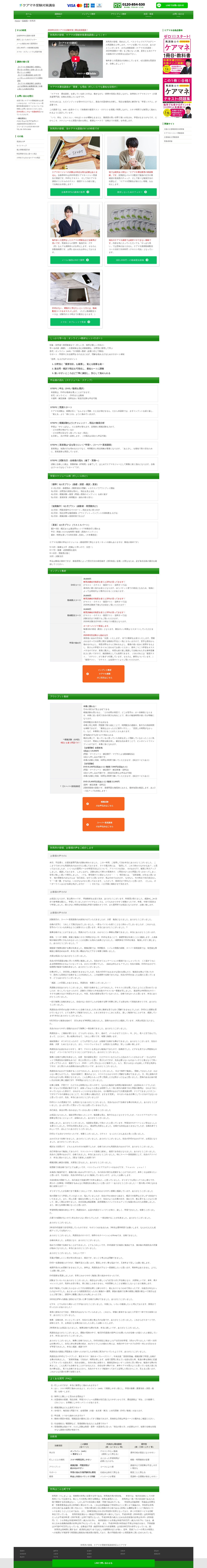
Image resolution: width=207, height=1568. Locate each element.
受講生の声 (21, 141)
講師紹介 (58, 15)
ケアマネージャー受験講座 (174, 133)
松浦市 (89, 1551)
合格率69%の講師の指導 (73, 192)
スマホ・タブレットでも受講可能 (29, 52)
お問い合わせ (178, 15)
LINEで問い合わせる (103, 1563)
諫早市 (55, 1551)
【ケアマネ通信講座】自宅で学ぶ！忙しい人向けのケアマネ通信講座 (29, 78)
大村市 (55, 1554)
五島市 (123, 1551)
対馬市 (89, 1554)
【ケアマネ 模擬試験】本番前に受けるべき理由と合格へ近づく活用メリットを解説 (29, 69)
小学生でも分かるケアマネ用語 (28, 158)
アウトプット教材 (118, 15)
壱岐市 (89, 1557)
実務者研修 (168, 141)
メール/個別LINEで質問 (73, 260)
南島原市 (157, 1554)
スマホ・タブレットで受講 (73, 322)
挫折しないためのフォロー (130, 192)
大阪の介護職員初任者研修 (174, 129)
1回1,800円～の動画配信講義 (130, 260)
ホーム (29, 15)
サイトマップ (22, 146)
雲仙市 (156, 1551)
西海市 (123, 1554)
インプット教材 (88, 15)
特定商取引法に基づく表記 (27, 154)
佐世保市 (23, 1554)
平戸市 (55, 1557)
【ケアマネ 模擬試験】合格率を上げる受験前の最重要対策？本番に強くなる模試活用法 (29, 86)
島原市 (22, 1557)
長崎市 (22, 1551)
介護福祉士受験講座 (171, 137)
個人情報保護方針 (23, 150)
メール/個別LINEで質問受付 (27, 44)
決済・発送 (148, 15)
